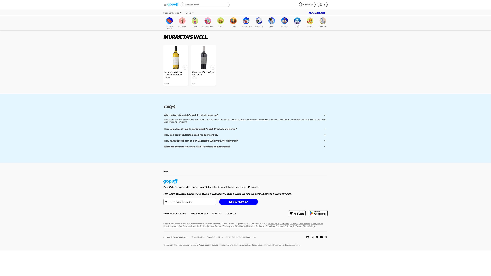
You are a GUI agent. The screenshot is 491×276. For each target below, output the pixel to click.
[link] (173, 5)
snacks (235, 119)
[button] (323, 4)
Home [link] (165, 171)
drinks (243, 119)
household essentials (258, 119)
